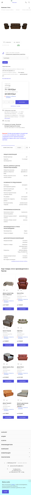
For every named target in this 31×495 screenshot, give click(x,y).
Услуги (3, 440)
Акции (3, 436)
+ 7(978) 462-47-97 (11, 462)
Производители (7, 444)
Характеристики (8, 147)
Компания (4, 448)
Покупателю (5, 457)
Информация (5, 453)
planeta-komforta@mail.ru (16, 465)
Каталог (4, 432)
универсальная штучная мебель (19, 261)
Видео (19, 147)
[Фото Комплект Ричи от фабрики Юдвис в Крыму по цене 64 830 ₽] (15, 26)
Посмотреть (7, 118)
